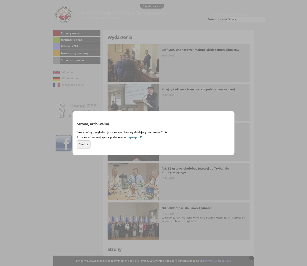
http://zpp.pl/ (134, 137)
